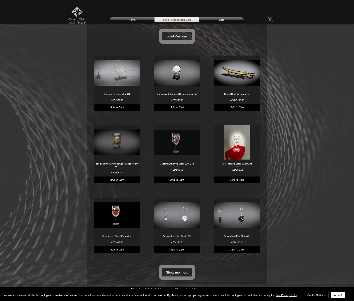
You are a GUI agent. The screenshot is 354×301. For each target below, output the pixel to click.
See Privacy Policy (286, 295)
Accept (338, 295)
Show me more (177, 272)
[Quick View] (117, 73)
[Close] (349, 295)
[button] (271, 19)
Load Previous (177, 36)
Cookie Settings (316, 295)
